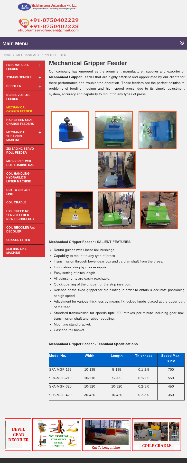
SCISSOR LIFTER (18, 240)
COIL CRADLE (16, 202)
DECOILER (13, 86)
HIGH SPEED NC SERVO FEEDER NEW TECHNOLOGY (20, 215)
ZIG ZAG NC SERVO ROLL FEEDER (20, 150)
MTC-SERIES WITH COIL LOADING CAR (20, 163)
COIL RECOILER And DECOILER (20, 229)
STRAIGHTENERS (18, 77)
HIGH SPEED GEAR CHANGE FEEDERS (20, 122)
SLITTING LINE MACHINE (16, 250)
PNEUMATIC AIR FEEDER (17, 67)
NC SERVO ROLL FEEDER (18, 97)
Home (6, 55)
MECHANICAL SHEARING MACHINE (16, 136)
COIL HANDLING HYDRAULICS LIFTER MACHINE (18, 177)
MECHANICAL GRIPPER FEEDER (19, 109)
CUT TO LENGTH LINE (18, 192)
